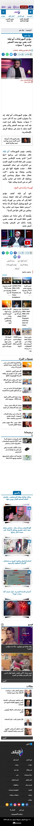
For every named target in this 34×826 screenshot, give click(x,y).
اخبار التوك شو (22, 261)
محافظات (16, 785)
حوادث (30, 765)
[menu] (30, 12)
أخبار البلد (11, 16)
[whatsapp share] (7, 54)
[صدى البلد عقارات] (9, 7)
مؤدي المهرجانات (11, 265)
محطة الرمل (24, 265)
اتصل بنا (12, 810)
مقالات (30, 800)
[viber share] (18, 256)
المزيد (4, 681)
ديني (17, 775)
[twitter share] (11, 54)
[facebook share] (15, 54)
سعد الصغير (10, 261)
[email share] (3, 54)
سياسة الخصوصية (17, 814)
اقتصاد (30, 790)
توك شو (21, 30)
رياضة (17, 765)
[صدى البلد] (16, 12)
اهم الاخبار (21, 16)
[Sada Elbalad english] (3, 7)
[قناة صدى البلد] (30, 7)
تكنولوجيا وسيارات (13, 790)
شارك (20, 54)
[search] (3, 12)
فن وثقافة (29, 770)
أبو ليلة (6, 151)
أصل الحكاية (15, 780)
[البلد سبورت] (24, 7)
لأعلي (28, 744)
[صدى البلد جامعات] (16, 7)
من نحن (21, 810)
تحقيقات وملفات (14, 795)
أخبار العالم (29, 780)
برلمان (30, 795)
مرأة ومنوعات (28, 775)
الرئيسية (29, 16)
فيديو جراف (28, 785)
